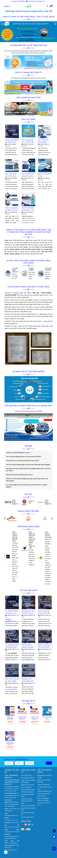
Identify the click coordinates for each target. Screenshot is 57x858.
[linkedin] (29, 824)
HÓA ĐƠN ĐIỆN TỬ (15, 502)
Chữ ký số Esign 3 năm (10, 742)
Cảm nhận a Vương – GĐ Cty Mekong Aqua (15, 536)
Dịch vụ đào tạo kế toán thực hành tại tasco (10, 175)
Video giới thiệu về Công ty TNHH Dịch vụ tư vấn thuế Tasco (28, 406)
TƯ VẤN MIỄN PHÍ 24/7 (15, 270)
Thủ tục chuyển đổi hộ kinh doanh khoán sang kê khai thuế (12, 141)
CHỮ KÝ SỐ (32, 502)
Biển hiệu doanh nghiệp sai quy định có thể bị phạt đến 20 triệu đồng (28, 646)
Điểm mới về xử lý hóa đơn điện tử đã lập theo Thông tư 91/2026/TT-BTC (12, 680)
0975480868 (22, 1)
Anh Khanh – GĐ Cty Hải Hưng (48, 534)
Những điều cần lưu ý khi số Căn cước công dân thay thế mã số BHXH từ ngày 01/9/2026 (28, 612)
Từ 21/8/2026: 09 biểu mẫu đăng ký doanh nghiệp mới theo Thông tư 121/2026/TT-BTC (12, 646)
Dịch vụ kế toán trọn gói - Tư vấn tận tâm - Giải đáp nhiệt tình (28, 141)
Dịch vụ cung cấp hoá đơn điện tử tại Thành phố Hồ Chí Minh (11, 209)
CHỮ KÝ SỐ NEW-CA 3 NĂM (34, 717)
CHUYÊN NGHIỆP (48, 269)
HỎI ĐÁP (28, 446)
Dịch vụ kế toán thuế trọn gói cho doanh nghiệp (28, 175)
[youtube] (25, 824)
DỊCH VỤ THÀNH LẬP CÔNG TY (28, 72)
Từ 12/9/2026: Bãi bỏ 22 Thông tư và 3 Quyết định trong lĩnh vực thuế (11, 612)
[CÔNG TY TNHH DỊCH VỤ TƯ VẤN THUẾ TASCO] (28, 62)
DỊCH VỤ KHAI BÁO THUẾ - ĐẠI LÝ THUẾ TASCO (28, 209)
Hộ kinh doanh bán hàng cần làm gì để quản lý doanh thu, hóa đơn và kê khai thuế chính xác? (44, 612)
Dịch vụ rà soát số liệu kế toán (44, 175)
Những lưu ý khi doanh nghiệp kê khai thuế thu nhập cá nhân (28, 680)
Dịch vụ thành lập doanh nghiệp (43, 141)
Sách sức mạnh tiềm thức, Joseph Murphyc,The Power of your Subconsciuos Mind (10, 717)
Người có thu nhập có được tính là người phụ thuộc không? (44, 646)
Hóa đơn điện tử (47, 717)
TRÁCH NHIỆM (31, 269)
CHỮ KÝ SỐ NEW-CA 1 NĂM (22, 717)
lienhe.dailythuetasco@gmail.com (36, 1)
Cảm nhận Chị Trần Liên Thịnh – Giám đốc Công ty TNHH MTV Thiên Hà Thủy (32, 540)
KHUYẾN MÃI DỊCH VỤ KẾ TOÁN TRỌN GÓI (28, 45)
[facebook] (22, 824)
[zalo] (32, 824)
